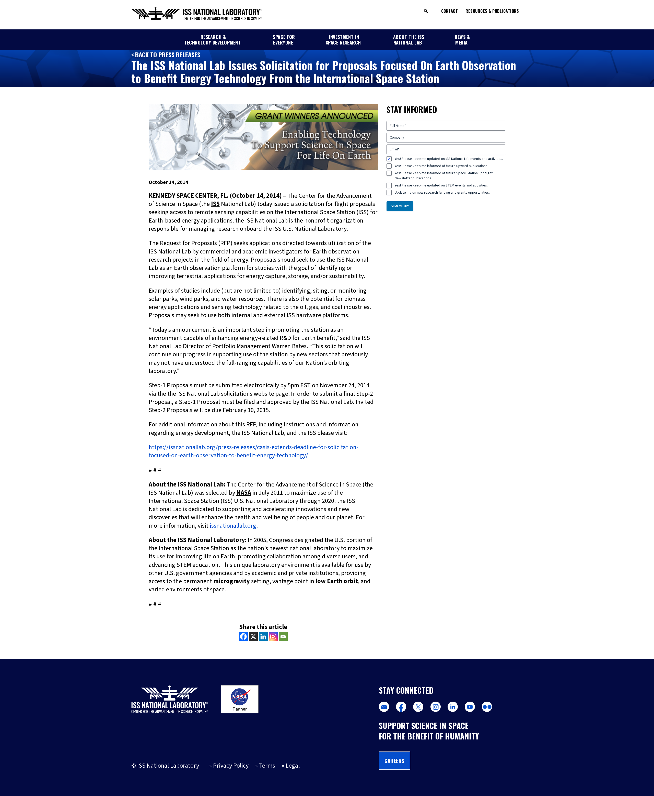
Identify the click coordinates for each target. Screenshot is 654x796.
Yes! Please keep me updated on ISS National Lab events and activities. (449, 158)
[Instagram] (273, 636)
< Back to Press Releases (165, 54)
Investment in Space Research (343, 40)
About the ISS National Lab (408, 40)
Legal (293, 765)
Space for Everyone (284, 40)
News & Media (462, 40)
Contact (449, 11)
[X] (253, 636)
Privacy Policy (231, 765)
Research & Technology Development (212, 40)
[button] (426, 11)
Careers (394, 761)
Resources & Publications (492, 11)
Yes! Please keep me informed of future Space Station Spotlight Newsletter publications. (444, 176)
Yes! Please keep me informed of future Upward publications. (441, 166)
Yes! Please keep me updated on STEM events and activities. (441, 185)
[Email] (283, 636)
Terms (267, 765)
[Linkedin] (263, 636)
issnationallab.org (233, 525)
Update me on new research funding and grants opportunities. (442, 192)
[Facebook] (243, 636)
